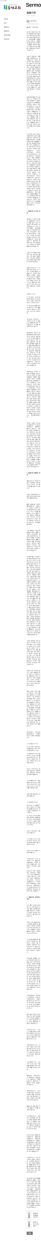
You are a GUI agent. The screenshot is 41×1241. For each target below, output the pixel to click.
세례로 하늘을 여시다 (35, 1215)
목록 (29, 1233)
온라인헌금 (7, 35)
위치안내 (6, 39)
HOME (6, 19)
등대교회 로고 (13, 7)
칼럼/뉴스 (7, 27)
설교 (5, 23)
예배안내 (6, 31)
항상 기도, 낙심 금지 (36, 1224)
